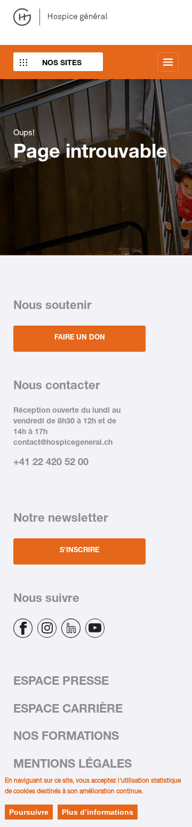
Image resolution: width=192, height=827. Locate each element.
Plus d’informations (97, 812)
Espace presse (61, 682)
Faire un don (79, 338)
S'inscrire (79, 550)
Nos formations (66, 737)
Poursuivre (29, 812)
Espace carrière (68, 710)
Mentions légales (72, 765)
